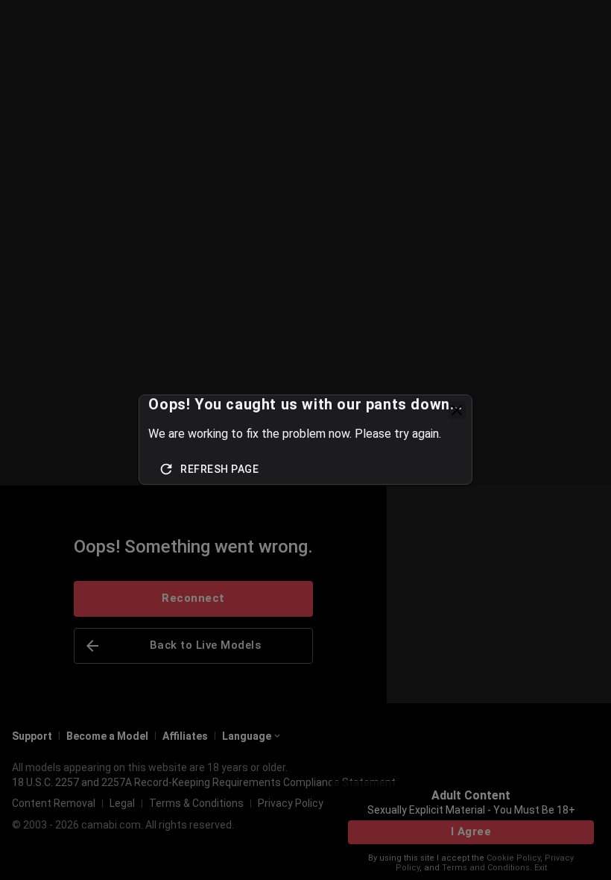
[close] (457, 410)
